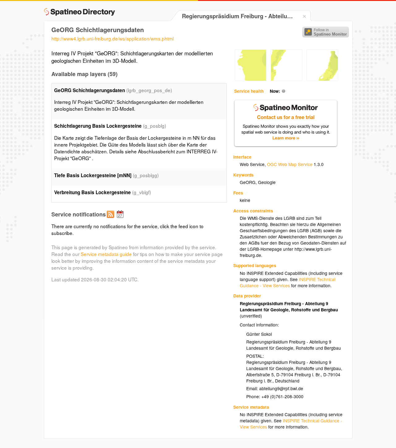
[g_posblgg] (250, 79)
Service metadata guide (106, 253)
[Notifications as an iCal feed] (121, 219)
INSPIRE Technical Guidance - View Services (287, 282)
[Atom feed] (111, 219)
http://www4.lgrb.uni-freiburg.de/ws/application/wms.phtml (112, 38)
